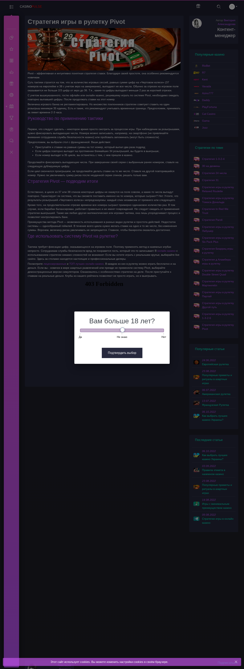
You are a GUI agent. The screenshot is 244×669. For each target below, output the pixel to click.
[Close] (236, 661)
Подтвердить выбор (122, 352)
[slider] (122, 330)
